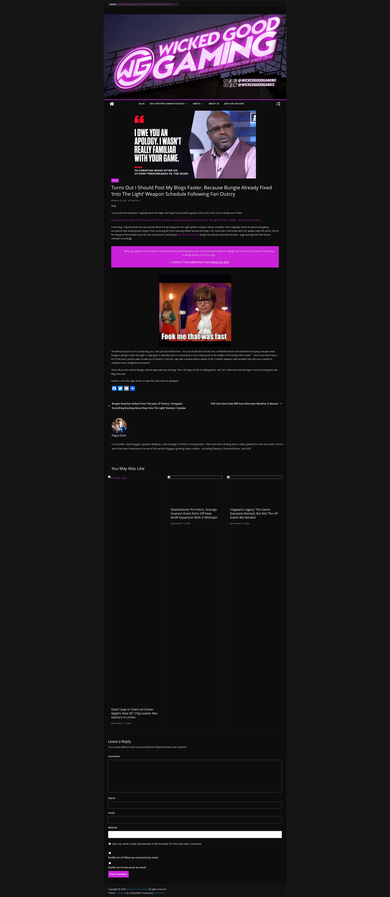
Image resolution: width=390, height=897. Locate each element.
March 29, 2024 (220, 262)
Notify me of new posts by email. (127, 867)
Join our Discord (234, 103)
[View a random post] (278, 103)
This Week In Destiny (188, 234)
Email (111, 813)
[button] (186, 104)
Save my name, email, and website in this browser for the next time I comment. (157, 843)
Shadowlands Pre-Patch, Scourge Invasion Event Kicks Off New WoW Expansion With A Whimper (194, 513)
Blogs (115, 180)
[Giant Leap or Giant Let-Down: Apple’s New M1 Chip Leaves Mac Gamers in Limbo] (135, 478)
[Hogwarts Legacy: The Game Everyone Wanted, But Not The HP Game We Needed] (254, 478)
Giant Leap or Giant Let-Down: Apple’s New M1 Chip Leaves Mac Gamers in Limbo (134, 713)
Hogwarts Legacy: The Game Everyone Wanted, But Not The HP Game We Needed (254, 513)
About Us (214, 103)
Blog (142, 103)
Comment (115, 756)
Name (111, 798)
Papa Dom (135, 200)
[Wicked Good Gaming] (195, 16)
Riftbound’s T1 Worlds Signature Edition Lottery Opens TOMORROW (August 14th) (144, 6)
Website (112, 827)
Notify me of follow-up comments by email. (133, 857)
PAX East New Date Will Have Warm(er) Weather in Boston (244, 403)
